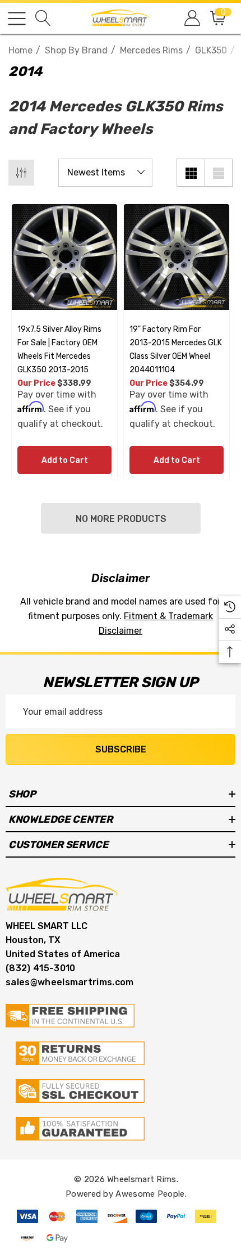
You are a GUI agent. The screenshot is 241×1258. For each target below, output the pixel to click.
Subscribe (120, 749)
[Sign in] (191, 18)
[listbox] (105, 173)
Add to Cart (64, 460)
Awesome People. (151, 1194)
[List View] (219, 173)
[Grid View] (191, 173)
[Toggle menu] (17, 19)
